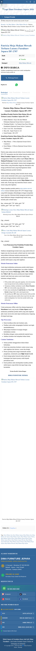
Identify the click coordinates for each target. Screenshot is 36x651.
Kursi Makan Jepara (18, 535)
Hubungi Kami (13, 78)
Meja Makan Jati (27, 535)
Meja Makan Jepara (15, 536)
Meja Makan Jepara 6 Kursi (8, 538)
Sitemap (20, 647)
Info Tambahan (14, 92)
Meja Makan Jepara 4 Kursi (27, 536)
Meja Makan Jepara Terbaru (17, 541)
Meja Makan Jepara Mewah (18, 540)
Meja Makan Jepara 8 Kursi (22, 538)
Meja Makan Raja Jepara (22, 543)
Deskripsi (4, 92)
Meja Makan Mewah (25, 63)
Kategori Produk (9, 17)
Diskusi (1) (26, 92)
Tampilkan (12, 528)
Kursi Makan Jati (8, 535)
